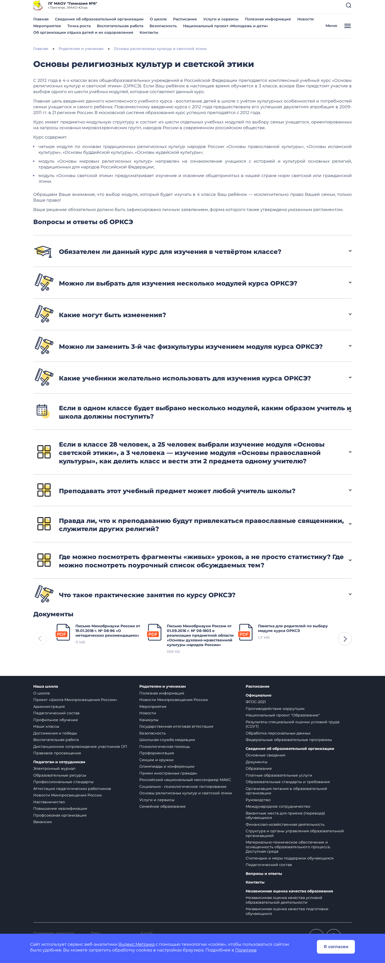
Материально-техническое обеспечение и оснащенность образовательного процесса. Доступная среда (288, 847)
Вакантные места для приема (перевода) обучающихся (285, 815)
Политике (246, 950)
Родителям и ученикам (162, 686)
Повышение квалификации (60, 808)
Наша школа (45, 686)
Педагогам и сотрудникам (59, 762)
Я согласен (336, 946)
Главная (41, 19)
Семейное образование (162, 806)
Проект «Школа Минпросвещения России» (75, 699)
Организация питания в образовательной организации (286, 791)
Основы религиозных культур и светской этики (185, 793)
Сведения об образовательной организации (99, 19)
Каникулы (148, 719)
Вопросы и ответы (264, 873)
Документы (256, 762)
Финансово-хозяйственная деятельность (285, 824)
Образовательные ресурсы (59, 775)
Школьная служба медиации (167, 739)
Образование (259, 768)
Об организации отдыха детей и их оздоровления (83, 32)
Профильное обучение (55, 719)
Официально (258, 695)
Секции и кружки (156, 759)
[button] (348, 5)
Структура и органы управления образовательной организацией (295, 833)
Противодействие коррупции (275, 708)
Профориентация (156, 753)
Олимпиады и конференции (167, 766)
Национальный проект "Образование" (283, 715)
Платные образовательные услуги (279, 775)
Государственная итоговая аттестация (176, 726)
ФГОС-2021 (256, 701)
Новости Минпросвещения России (67, 795)
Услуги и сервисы (221, 19)
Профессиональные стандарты (63, 781)
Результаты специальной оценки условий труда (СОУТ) (292, 724)
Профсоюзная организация (59, 815)
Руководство (258, 799)
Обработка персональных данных (278, 733)
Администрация (49, 706)
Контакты (149, 32)
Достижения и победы (55, 733)
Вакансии (42, 821)
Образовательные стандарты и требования (288, 781)
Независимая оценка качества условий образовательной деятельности (284, 900)
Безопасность (163, 26)
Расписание (185, 19)
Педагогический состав (56, 713)
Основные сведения (265, 755)
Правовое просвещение (57, 753)
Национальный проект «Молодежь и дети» (225, 26)
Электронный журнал (54, 768)
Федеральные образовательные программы (289, 739)
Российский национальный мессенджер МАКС (185, 779)
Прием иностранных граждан (168, 773)
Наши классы (46, 726)
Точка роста (79, 26)
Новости (305, 19)
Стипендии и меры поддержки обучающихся (289, 858)
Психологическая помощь (164, 746)
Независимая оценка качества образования (289, 891)
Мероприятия (47, 26)
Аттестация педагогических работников (72, 788)
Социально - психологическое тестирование (183, 786)
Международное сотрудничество (278, 806)
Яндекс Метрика (136, 944)
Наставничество (49, 802)
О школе (158, 19)
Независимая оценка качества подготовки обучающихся (287, 911)
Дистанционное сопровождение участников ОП (80, 746)
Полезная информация (268, 19)
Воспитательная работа (120, 26)
